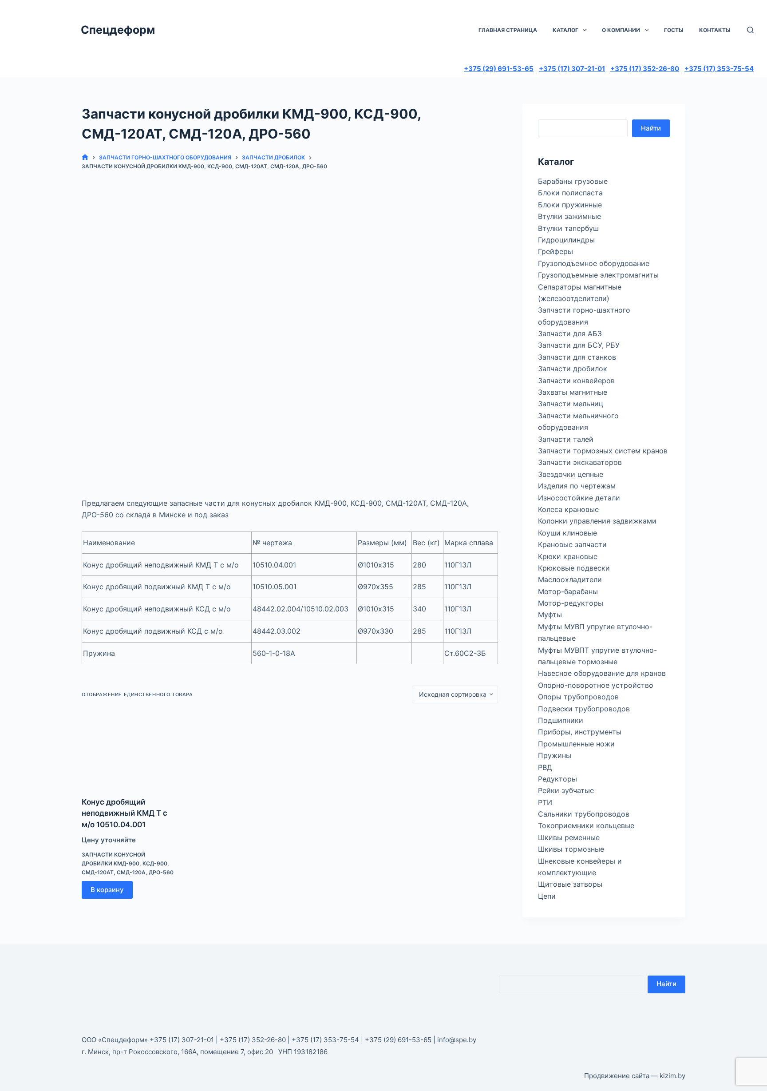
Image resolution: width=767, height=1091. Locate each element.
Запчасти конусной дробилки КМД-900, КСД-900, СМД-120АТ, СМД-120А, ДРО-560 (128, 863)
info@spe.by (456, 1039)
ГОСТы (674, 30)
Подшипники (560, 720)
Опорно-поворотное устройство (595, 685)
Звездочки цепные (570, 474)
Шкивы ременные (569, 837)
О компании (621, 30)
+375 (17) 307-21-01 (572, 68)
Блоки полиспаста (570, 192)
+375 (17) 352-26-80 (644, 68)
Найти (651, 128)
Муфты (550, 614)
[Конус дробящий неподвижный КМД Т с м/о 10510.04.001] (129, 750)
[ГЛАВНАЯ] (85, 157)
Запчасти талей (565, 439)
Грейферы (555, 251)
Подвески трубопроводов (584, 708)
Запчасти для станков (577, 357)
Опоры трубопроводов (578, 696)
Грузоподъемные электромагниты (598, 274)
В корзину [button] (107, 889)
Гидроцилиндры (566, 239)
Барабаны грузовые (573, 181)
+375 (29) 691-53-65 (499, 68)
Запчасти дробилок (572, 368)
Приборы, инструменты (579, 731)
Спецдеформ (118, 29)
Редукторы (557, 778)
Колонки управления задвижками (597, 520)
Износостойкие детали (579, 497)
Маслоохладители (570, 579)
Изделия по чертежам (577, 485)
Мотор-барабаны (568, 591)
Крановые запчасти (572, 544)
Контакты (715, 30)
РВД (545, 767)
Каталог (565, 30)
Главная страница (507, 30)
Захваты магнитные (572, 392)
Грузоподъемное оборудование (593, 263)
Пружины (554, 755)
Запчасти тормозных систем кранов (603, 450)
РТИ (545, 802)
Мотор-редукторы (570, 603)
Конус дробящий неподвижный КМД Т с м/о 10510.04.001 (124, 813)
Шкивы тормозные (571, 849)
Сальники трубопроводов (583, 813)
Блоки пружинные (570, 204)
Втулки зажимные (569, 216)
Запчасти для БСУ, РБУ (579, 345)
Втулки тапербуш (568, 228)
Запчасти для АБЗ (570, 333)
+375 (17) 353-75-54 (719, 68)
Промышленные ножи (576, 743)
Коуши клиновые (567, 532)
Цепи (547, 896)
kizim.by (672, 1075)
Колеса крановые (568, 509)
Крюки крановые (567, 556)
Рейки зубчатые (566, 790)
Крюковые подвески (574, 567)
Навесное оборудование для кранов (602, 673)
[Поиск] (750, 30)
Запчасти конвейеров (576, 380)
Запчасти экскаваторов (580, 462)
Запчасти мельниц (570, 403)
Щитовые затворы (570, 884)
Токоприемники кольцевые (586, 825)
